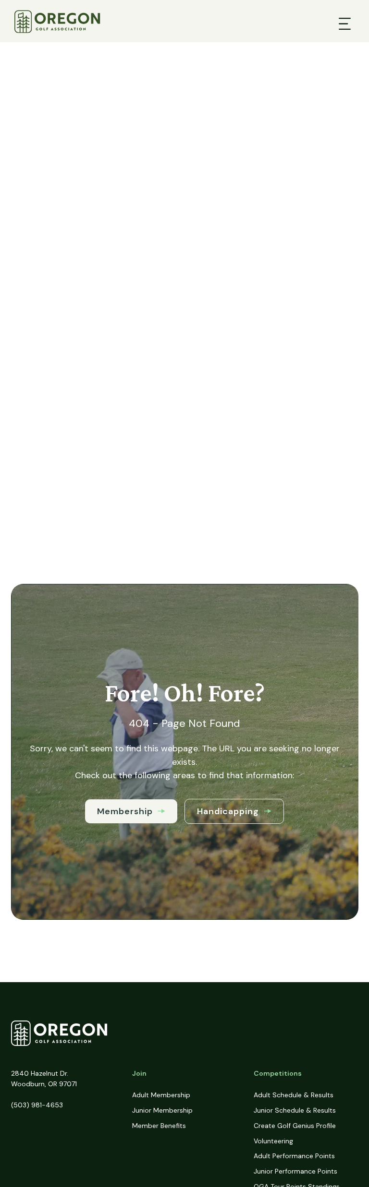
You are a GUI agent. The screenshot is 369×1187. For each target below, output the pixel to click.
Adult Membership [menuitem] (161, 1095)
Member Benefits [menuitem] (159, 1125)
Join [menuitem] (139, 1073)
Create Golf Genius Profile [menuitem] (295, 1125)
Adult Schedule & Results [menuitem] (293, 1095)
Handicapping (228, 811)
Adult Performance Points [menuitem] (294, 1155)
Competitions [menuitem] (278, 1073)
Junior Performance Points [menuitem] (295, 1171)
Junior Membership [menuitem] (162, 1110)
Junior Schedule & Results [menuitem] (295, 1110)
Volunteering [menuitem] (273, 1141)
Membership (125, 811)
